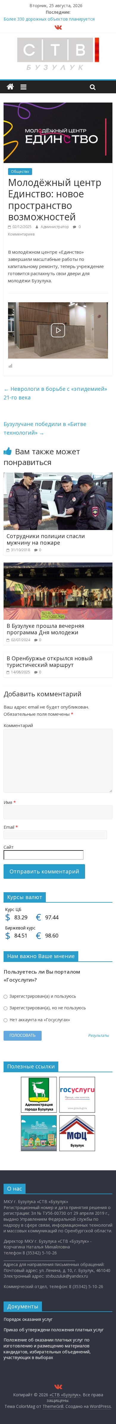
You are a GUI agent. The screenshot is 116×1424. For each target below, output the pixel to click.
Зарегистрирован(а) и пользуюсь (42, 996)
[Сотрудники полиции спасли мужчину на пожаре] (58, 476)
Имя (10, 802)
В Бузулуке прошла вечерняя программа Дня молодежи (45, 629)
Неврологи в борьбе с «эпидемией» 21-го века (55, 393)
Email (11, 827)
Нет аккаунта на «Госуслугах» (39, 1019)
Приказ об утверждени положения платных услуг (54, 1329)
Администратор (55, 226)
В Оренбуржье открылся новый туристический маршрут (50, 661)
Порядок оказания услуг (28, 1319)
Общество (20, 171)
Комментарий (18, 725)
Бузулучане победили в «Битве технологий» (45, 428)
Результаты (98, 1036)
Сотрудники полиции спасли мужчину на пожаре (46, 539)
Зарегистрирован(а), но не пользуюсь (47, 1008)
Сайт (9, 847)
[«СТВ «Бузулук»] (10, 86)
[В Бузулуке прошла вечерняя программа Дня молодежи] (58, 566)
